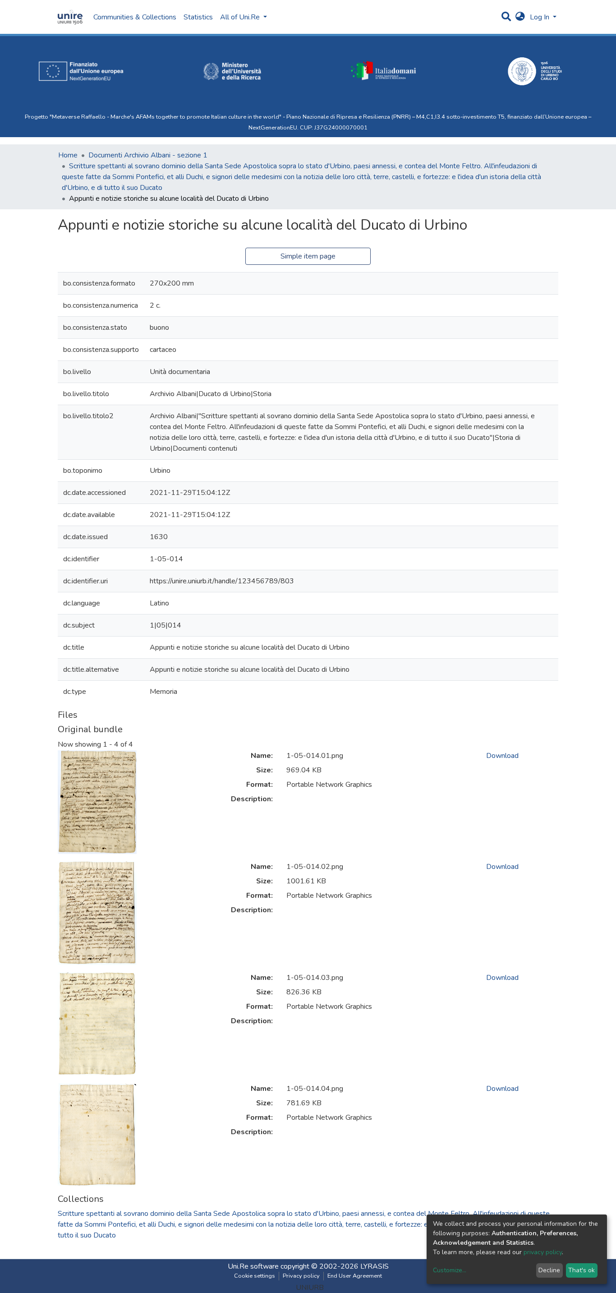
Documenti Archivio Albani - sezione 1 (147, 155)
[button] (520, 17)
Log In (540, 17)
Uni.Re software (253, 1266)
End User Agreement (354, 1276)
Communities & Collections (134, 17)
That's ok (581, 1270)
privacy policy (543, 1252)
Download (502, 756)
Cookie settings (254, 1276)
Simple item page (308, 256)
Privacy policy (301, 1276)
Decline (549, 1270)
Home (68, 155)
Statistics (198, 17)
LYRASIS (374, 1266)
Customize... (449, 1270)
